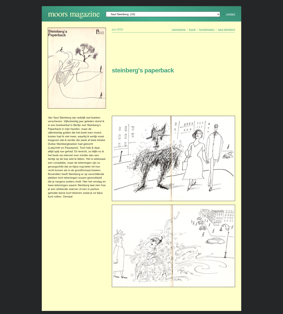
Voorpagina (178, 29)
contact (230, 14)
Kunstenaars (206, 29)
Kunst (192, 29)
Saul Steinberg (226, 29)
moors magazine (74, 13)
